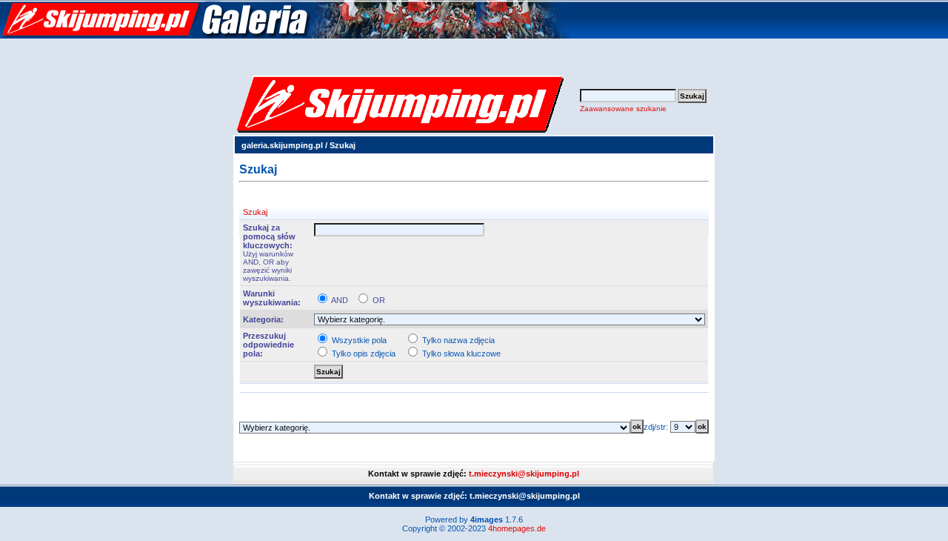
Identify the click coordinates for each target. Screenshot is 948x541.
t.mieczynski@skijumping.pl (524, 473)
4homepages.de (517, 528)
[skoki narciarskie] (285, 35)
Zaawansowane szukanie (623, 108)
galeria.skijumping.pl (282, 145)
